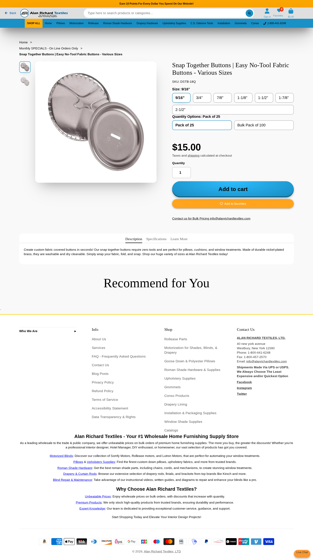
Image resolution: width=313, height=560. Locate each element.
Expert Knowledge (92, 508)
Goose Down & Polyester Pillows (189, 361)
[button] (233, 203)
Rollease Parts (175, 339)
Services (98, 348)
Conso (255, 23)
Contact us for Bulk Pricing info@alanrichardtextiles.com (211, 218)
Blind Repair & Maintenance (72, 480)
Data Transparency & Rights (114, 417)
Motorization (76, 23)
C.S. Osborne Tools (202, 23)
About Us (99, 339)
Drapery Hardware (147, 23)
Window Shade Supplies (183, 421)
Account (267, 13)
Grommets (241, 23)
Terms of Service (105, 399)
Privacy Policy (103, 382)
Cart (291, 13)
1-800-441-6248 (276, 23)
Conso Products (176, 396)
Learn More (179, 239)
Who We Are (28, 331)
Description (133, 239)
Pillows (60, 23)
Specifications (156, 239)
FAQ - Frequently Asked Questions (119, 356)
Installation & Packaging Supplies (190, 413)
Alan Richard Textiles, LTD (162, 551)
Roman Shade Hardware (117, 23)
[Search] (249, 13)
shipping (194, 155)
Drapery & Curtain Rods (80, 474)
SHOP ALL (33, 23)
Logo (43, 13)
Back (12, 13)
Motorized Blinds (61, 456)
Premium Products (89, 502)
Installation (224, 23)
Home (48, 23)
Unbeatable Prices (98, 496)
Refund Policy (102, 391)
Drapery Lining (175, 404)
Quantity (178, 163)
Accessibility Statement (110, 408)
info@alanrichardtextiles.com (266, 361)
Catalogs (171, 430)
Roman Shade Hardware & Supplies (192, 370)
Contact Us (100, 365)
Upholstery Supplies (174, 23)
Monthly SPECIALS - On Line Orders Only (48, 48)
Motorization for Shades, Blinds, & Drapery (190, 350)
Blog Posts (100, 374)
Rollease (93, 23)
